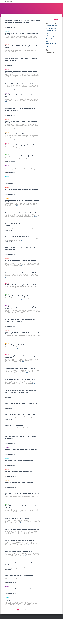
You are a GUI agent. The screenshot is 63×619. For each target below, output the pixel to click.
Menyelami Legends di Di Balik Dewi (15, 345)
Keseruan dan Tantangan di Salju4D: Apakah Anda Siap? (21, 449)
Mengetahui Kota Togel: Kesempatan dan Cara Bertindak (21, 403)
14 (23, 609)
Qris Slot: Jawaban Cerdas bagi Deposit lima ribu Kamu (20, 145)
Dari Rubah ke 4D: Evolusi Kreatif (14, 425)
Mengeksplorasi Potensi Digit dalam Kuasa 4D (18, 518)
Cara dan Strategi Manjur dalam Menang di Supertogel (20, 368)
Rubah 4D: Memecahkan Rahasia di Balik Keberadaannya (21, 189)
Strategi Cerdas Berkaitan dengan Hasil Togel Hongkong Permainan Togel (51, 45)
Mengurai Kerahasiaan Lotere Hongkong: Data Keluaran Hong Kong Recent (51, 40)
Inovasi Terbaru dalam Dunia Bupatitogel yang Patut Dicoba (22, 273)
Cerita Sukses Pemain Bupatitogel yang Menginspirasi (20, 167)
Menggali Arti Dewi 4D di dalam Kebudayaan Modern (20, 379)
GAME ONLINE (7, 31)
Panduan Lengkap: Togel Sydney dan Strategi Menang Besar (22, 529)
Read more (28, 38)
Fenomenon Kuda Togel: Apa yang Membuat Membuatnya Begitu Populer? (51, 32)
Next (26, 609)
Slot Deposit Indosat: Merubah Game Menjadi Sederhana (21, 156)
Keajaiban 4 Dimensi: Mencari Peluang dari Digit (19, 84)
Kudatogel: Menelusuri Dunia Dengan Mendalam (19, 296)
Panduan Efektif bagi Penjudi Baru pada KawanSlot (19, 540)
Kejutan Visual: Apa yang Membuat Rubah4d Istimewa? (21, 178)
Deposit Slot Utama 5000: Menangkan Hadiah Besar (19, 482)
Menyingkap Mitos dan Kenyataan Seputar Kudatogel (20, 213)
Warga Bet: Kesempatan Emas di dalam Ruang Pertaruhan (21, 588)
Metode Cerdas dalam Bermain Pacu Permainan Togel (20, 414)
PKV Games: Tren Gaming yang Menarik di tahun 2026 (20, 285)
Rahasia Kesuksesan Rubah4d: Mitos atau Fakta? (19, 471)
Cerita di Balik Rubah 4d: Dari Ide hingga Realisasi (19, 460)
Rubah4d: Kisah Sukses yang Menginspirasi (17, 236)
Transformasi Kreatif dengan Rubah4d (16, 134)
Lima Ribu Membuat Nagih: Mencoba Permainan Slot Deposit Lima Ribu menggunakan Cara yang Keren (51, 27)
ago (14, 27)
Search (47, 17)
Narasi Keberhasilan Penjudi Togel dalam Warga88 (19, 551)
